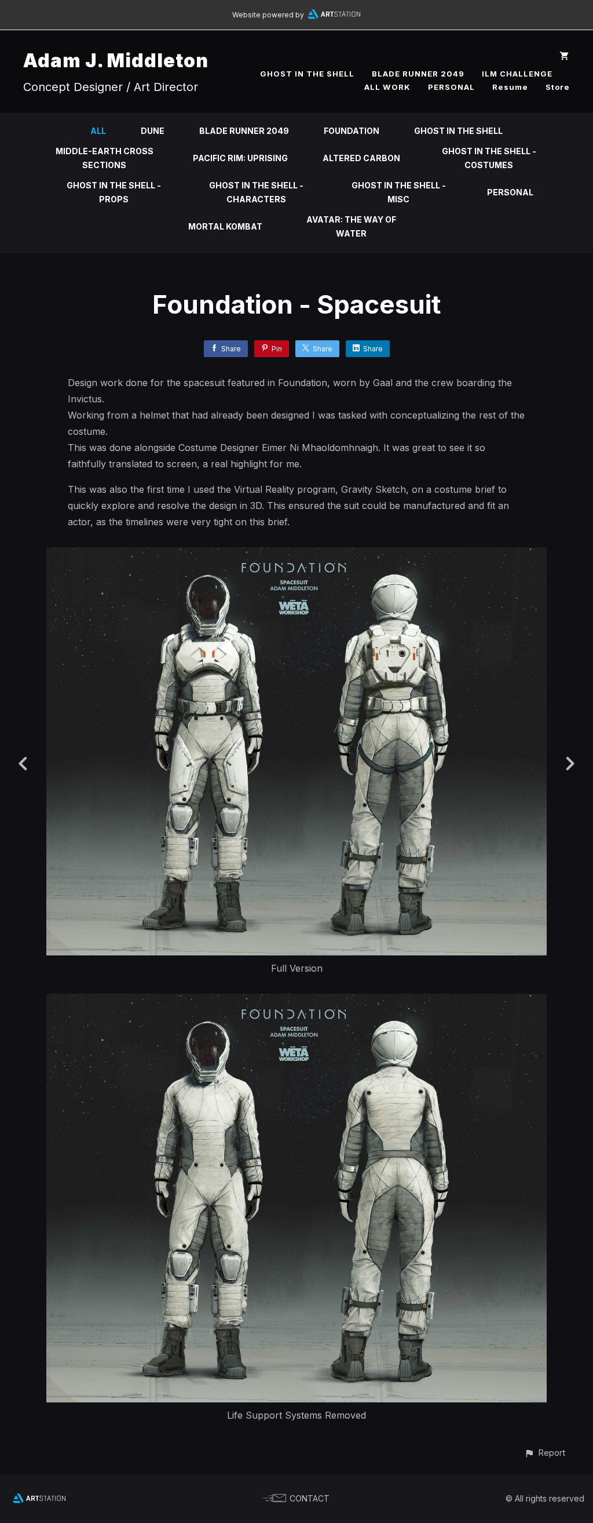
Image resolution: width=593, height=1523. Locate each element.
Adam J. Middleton (115, 60)
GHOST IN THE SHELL (307, 73)
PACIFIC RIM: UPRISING (240, 158)
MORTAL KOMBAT (225, 226)
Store (558, 87)
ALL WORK (387, 87)
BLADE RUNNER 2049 (418, 73)
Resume (510, 87)
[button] (544, 1452)
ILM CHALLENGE (517, 73)
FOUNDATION (351, 131)
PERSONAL (451, 87)
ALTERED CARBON (361, 158)
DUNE (152, 131)
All (98, 131)
